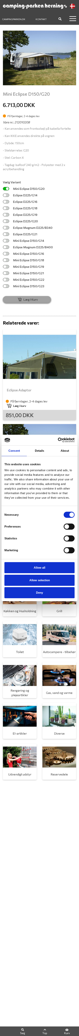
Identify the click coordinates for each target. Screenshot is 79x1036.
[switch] (69, 527)
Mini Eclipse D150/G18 (28, 260)
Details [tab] (39, 450)
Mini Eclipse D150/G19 (28, 266)
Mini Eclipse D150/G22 (28, 279)
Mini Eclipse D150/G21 (28, 273)
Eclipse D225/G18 (25, 208)
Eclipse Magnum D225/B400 (33, 247)
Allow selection (39, 580)
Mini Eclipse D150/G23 (28, 286)
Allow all (39, 567)
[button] (8, 58)
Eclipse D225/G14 (25, 195)
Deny (39, 592)
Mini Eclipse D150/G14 (28, 240)
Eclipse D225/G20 (25, 221)
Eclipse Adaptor (19, 390)
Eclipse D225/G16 (25, 201)
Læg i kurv (19, 405)
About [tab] (65, 450)
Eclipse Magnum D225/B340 (33, 227)
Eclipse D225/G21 (25, 234)
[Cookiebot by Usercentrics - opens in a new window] (58, 440)
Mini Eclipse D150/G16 (28, 253)
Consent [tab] (14, 450)
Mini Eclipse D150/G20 (29, 188)
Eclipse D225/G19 (25, 214)
